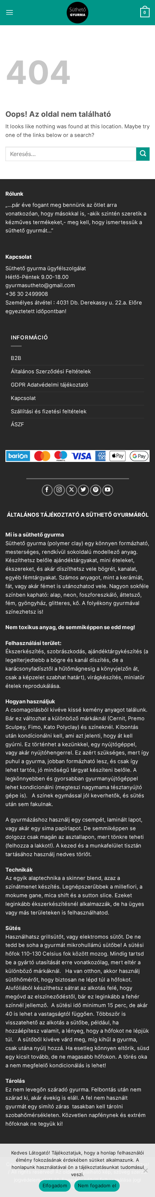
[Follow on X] (71, 490)
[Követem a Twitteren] (83, 490)
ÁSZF (17, 424)
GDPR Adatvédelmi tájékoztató (49, 385)
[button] (9, 12)
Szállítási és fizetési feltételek (49, 411)
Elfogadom (55, 1185)
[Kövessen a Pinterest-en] (95, 490)
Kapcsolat (23, 398)
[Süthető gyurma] (77, 12)
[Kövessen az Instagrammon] (59, 490)
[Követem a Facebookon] (47, 490)
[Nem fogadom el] (145, 1172)
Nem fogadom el (97, 1185)
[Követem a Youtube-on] (108, 490)
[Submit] (143, 154)
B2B (16, 358)
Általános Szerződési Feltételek (51, 371)
